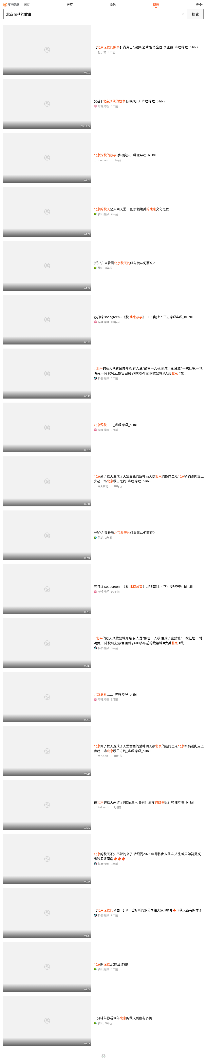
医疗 (70, 4)
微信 (113, 4)
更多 (199, 4)
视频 (156, 4)
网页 (27, 4)
